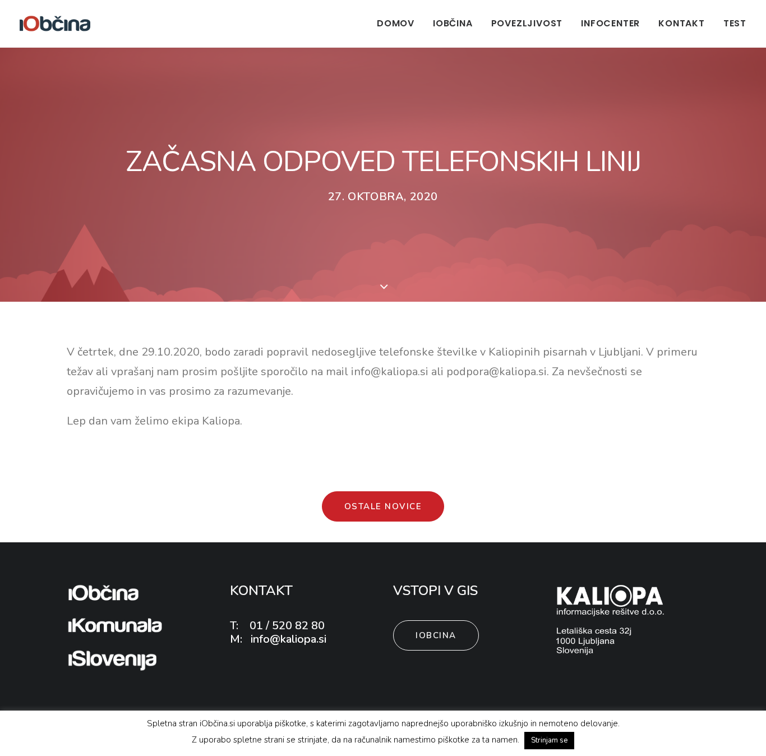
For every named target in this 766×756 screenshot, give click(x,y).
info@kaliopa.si (287, 639)
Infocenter (610, 23)
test (734, 23)
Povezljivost (527, 23)
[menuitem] (399, 23)
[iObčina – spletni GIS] (55, 23)
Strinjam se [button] (549, 740)
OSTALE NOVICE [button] (383, 506)
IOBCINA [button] (436, 635)
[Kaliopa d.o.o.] (610, 619)
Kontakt (681, 23)
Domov (395, 23)
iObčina (453, 23)
